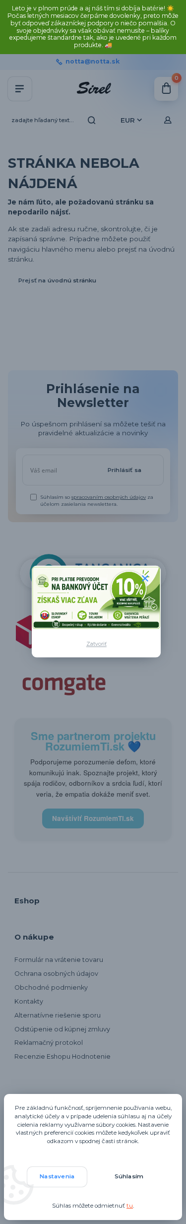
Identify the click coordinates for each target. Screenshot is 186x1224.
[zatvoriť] (145, 578)
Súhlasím (129, 1176)
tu (129, 1205)
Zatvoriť (96, 644)
